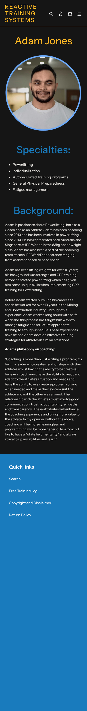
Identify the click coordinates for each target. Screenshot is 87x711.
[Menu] (79, 13)
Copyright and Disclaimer (30, 503)
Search (15, 479)
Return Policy (20, 515)
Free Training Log (23, 491)
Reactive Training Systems (21, 13)
